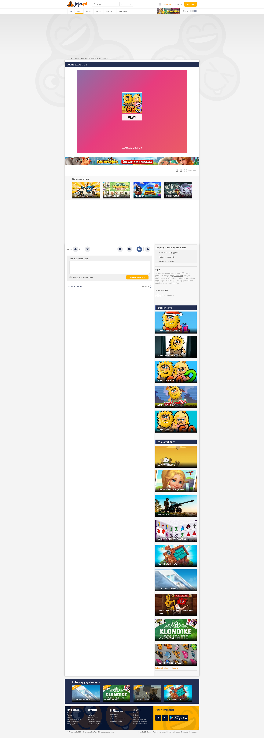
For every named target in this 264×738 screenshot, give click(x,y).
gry (77, 58)
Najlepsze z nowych (166, 257)
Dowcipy (110, 11)
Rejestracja (114, 714)
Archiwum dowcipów (74, 719)
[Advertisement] (132, 221)
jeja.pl (70, 58)
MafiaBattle (91, 715)
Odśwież (145, 287)
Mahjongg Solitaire (73, 724)
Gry (79, 11)
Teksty (69, 715)
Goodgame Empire (94, 721)
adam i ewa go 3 (104, 58)
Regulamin (136, 717)
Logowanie (113, 717)
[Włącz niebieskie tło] (195, 11)
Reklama (136, 715)
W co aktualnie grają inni (168, 252)
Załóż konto (178, 4)
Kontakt (135, 713)
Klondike (91, 719)
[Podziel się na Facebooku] (139, 249)
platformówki (87, 58)
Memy (88, 11)
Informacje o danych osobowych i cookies (140, 722)
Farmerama (92, 713)
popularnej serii (177, 276)
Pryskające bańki (73, 721)
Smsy (69, 717)
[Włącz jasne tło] (191, 11)
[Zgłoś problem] (148, 249)
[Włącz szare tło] (193, 11)
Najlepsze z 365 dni (166, 261)
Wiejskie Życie (93, 717)
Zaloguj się (167, 4)
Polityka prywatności (140, 719)
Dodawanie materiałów (117, 719)
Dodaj (190, 4)
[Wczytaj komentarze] (131, 249)
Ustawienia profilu (116, 721)
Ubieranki (123, 11)
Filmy (98, 11)
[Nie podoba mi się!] (91, 249)
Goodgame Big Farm (95, 724)
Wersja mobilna (72, 713)
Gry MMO (92, 710)
